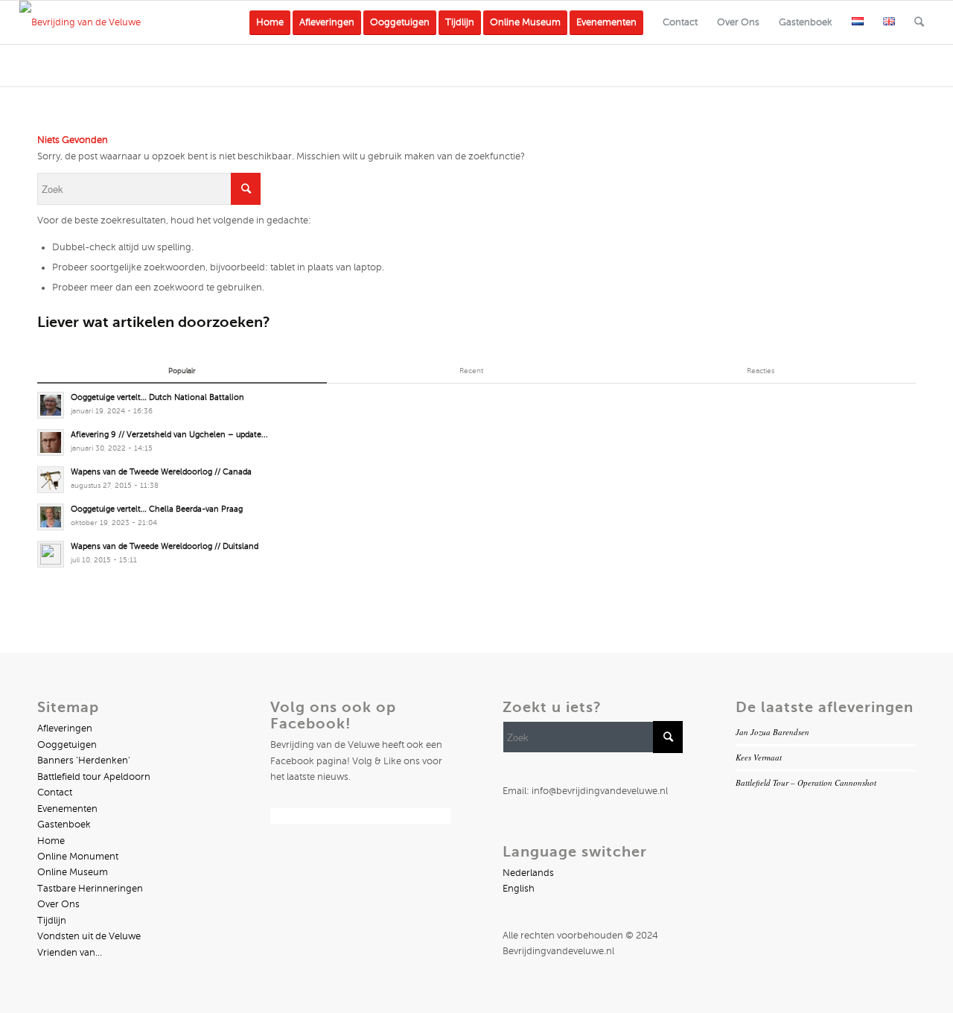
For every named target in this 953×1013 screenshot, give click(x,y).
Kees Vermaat (759, 757)
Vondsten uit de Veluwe (89, 936)
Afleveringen (64, 728)
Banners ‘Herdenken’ (83, 760)
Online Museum (72, 872)
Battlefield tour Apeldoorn (93, 777)
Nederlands (528, 873)
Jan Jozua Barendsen (772, 731)
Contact (54, 792)
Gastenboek (64, 824)
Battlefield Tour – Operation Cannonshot (806, 782)
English (519, 888)
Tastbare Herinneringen (90, 888)
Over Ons (58, 904)
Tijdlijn (51, 920)
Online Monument (77, 856)
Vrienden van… (69, 952)
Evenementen (67, 809)
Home (51, 841)
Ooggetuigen (67, 745)
